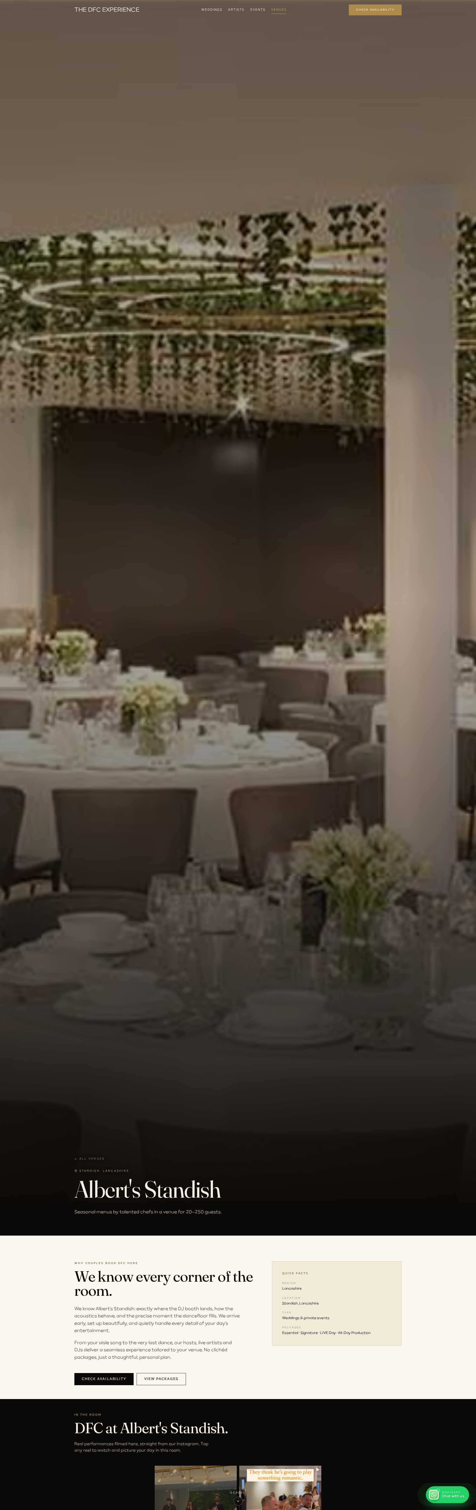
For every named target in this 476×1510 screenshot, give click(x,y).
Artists (236, 9)
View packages (161, 1379)
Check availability (375, 9)
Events (258, 9)
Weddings (211, 9)
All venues (92, 1158)
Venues (279, 9)
